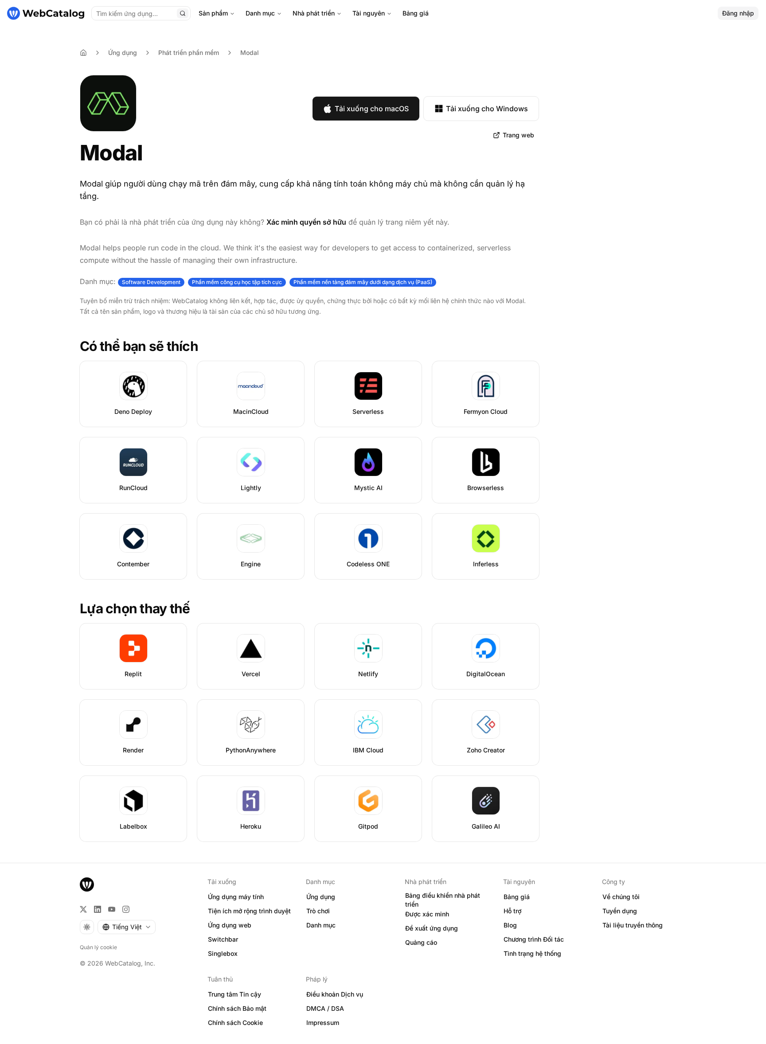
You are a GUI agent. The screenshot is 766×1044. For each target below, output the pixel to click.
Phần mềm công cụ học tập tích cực (237, 282)
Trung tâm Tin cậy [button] (234, 994)
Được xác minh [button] (427, 914)
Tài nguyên (368, 13)
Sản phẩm (213, 13)
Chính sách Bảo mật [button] (237, 1008)
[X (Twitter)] (83, 909)
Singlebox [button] (223, 953)
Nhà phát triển (314, 13)
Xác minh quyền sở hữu (306, 222)
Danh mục (260, 13)
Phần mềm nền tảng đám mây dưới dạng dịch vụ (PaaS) (362, 282)
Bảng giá (416, 13)
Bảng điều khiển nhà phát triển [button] (442, 900)
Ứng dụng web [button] (229, 925)
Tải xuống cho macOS (372, 108)
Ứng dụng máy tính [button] (236, 896)
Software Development (151, 282)
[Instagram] (125, 909)
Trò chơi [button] (318, 911)
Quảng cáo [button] (421, 942)
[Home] (83, 52)
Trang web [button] (518, 135)
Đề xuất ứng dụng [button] (431, 928)
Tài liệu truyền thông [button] (632, 925)
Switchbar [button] (223, 939)
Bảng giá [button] (517, 896)
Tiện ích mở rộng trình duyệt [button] (249, 911)
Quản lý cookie (98, 947)
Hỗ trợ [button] (512, 911)
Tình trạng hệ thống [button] (532, 953)
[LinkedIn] (97, 909)
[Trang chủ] (45, 13)
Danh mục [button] (321, 925)
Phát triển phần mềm (188, 52)
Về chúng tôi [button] (621, 896)
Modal (249, 52)
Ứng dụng (122, 52)
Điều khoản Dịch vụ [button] (334, 994)
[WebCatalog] (87, 884)
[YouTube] (111, 909)
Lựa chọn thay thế (135, 608)
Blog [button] (510, 925)
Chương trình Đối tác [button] (534, 939)
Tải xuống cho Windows (487, 108)
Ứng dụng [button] (320, 896)
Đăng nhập (738, 13)
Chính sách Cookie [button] (235, 1022)
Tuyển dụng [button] (619, 911)
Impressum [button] (322, 1022)
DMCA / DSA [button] (325, 1008)
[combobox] (127, 927)
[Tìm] (182, 13)
